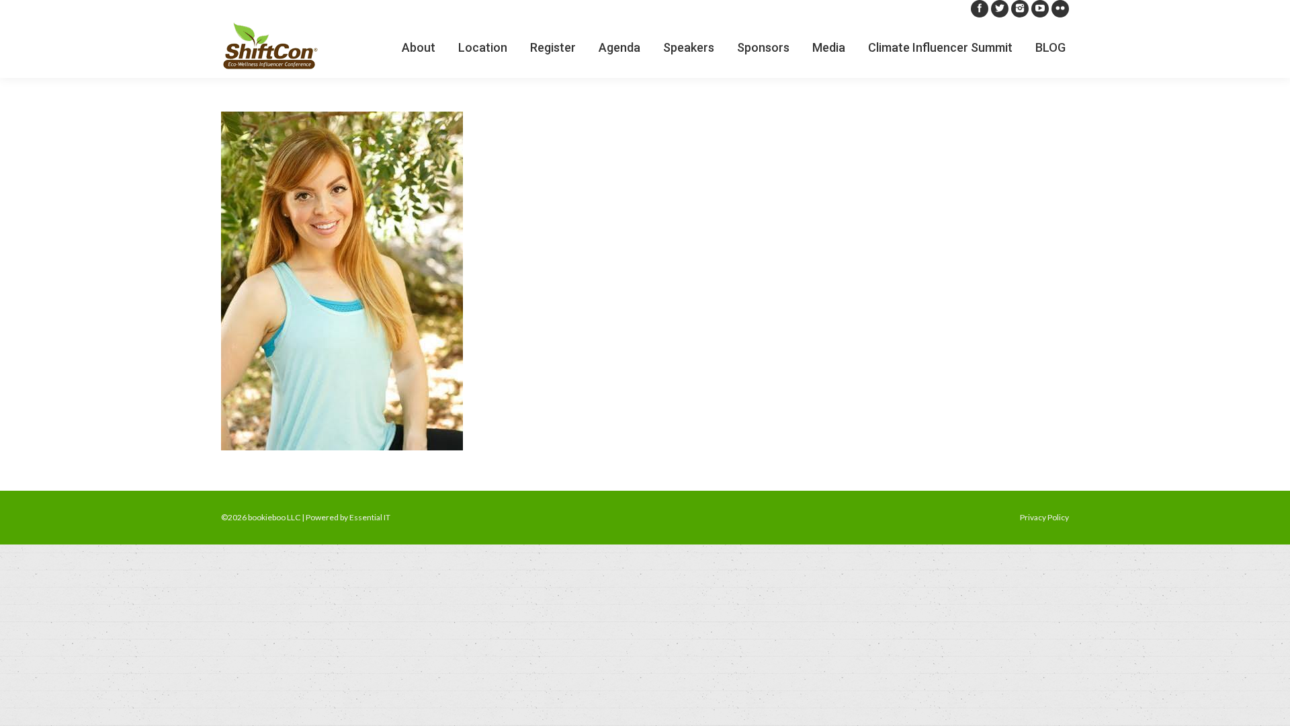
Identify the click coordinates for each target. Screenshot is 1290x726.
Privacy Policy (1044, 517)
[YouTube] (1040, 8)
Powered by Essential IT (348, 517)
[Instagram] (1020, 8)
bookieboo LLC (274, 517)
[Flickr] (1060, 8)
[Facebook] (979, 8)
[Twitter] (999, 8)
